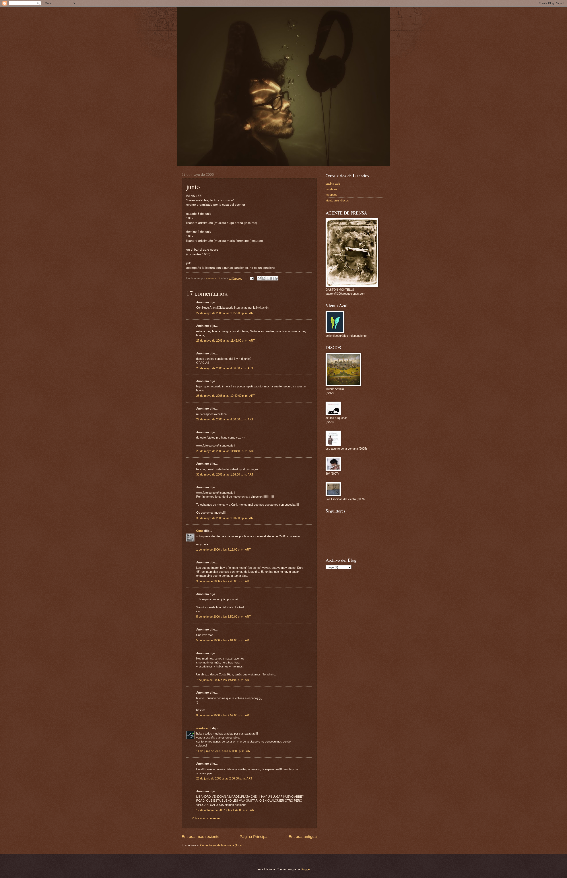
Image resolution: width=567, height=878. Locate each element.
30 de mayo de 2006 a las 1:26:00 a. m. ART (224, 474)
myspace (331, 194)
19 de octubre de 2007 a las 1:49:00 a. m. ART (226, 810)
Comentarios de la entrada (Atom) (221, 845)
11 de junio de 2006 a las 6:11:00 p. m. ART (224, 751)
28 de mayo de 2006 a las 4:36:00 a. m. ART (224, 368)
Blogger (305, 869)
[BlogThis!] (263, 278)
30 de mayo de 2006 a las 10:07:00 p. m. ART (225, 518)
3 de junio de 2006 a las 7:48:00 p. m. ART (223, 581)
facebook (331, 189)
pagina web (333, 183)
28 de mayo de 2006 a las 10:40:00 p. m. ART (225, 395)
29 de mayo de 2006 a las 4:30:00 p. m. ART (224, 419)
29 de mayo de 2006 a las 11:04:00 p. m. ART (225, 451)
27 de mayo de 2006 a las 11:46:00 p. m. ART (225, 340)
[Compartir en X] (268, 278)
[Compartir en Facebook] (272, 278)
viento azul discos (337, 200)
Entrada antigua (303, 836)
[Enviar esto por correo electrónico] (259, 278)
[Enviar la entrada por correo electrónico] (251, 278)
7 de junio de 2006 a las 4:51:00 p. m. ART (223, 680)
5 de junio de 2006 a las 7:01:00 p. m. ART (223, 640)
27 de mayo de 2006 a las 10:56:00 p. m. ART (225, 313)
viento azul (203, 728)
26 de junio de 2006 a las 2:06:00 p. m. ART (224, 778)
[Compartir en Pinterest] (276, 278)
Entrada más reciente (200, 836)
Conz (199, 530)
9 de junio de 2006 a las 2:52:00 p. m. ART (223, 715)
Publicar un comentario (206, 818)
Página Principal (254, 836)
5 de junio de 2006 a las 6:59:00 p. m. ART (223, 616)
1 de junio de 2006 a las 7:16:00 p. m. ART (223, 549)
